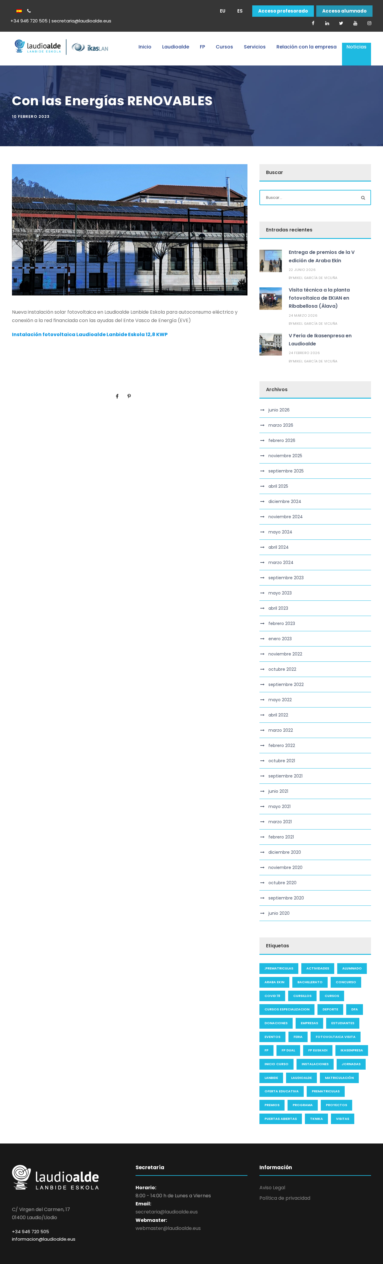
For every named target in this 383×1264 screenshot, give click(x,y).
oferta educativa (282, 1091)
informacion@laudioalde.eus (43, 1239)
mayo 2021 (279, 806)
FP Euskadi (317, 1050)
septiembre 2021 (285, 776)
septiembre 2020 (286, 898)
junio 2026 (279, 410)
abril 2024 (278, 547)
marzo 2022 (280, 730)
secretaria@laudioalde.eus (167, 1211)
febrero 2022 (281, 745)
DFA (354, 1009)
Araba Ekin (274, 982)
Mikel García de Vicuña (315, 277)
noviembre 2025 (285, 456)
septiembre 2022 (286, 684)
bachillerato (310, 982)
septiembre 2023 (286, 578)
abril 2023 (278, 608)
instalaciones (315, 1064)
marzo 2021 (280, 822)
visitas (342, 1118)
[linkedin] (327, 23)
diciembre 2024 (284, 501)
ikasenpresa (352, 1050)
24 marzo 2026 (303, 315)
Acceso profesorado (283, 11)
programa (303, 1105)
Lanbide (271, 1077)
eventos (272, 1036)
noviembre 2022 (285, 654)
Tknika (316, 1118)
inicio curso (276, 1064)
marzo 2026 (280, 425)
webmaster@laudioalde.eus (168, 1228)
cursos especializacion (287, 1009)
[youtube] (355, 23)
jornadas (351, 1064)
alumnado (352, 968)
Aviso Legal (272, 1187)
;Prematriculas (279, 968)
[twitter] (341, 23)
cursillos (302, 995)
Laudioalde (175, 46)
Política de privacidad (284, 1198)
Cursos (224, 46)
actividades (317, 968)
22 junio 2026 (302, 269)
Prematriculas (326, 1091)
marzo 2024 (281, 562)
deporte (330, 1009)
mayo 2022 (280, 700)
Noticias (356, 46)
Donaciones (276, 1023)
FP (202, 46)
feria (298, 1036)
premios (272, 1105)
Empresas (309, 1023)
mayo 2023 (280, 593)
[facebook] (313, 23)
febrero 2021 (281, 837)
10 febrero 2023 (31, 116)
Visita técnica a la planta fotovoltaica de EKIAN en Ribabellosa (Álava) (319, 297)
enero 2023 (280, 639)
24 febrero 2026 (304, 352)
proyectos (336, 1105)
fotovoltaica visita (335, 1036)
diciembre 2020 (284, 852)
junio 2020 (279, 913)
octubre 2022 (282, 669)
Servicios (255, 46)
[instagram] (369, 23)
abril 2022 (278, 715)
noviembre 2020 (285, 867)
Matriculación (339, 1077)
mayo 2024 (280, 532)
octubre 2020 (282, 883)
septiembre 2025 (286, 471)
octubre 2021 (281, 761)
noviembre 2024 (285, 517)
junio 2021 (278, 791)
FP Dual (288, 1050)
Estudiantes (342, 1023)
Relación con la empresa (306, 46)
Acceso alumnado (344, 11)
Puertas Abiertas (281, 1118)
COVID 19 (272, 995)
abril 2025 (278, 486)
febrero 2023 (281, 623)
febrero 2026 (281, 440)
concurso (346, 982)
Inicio (145, 46)
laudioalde (301, 1077)
